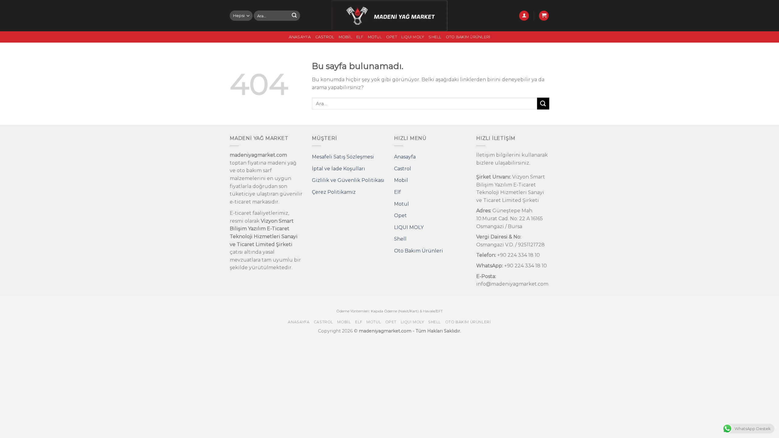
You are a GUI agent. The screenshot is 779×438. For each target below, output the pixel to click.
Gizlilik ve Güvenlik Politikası (348, 180)
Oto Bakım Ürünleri (468, 37)
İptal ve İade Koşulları (338, 169)
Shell (434, 37)
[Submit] (294, 16)
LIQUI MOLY (412, 37)
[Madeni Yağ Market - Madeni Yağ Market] (389, 16)
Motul (375, 37)
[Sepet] (544, 16)
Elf (360, 37)
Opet (391, 37)
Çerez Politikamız (334, 192)
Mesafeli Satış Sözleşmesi (343, 157)
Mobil (345, 37)
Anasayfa (300, 37)
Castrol (324, 37)
